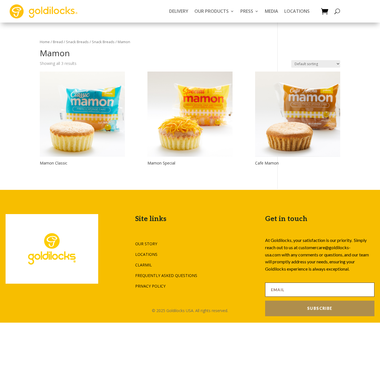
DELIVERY (178, 11)
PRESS (246, 11)
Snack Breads (103, 41)
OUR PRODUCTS (211, 11)
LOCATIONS (297, 11)
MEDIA (271, 11)
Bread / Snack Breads (71, 41)
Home (45, 41)
